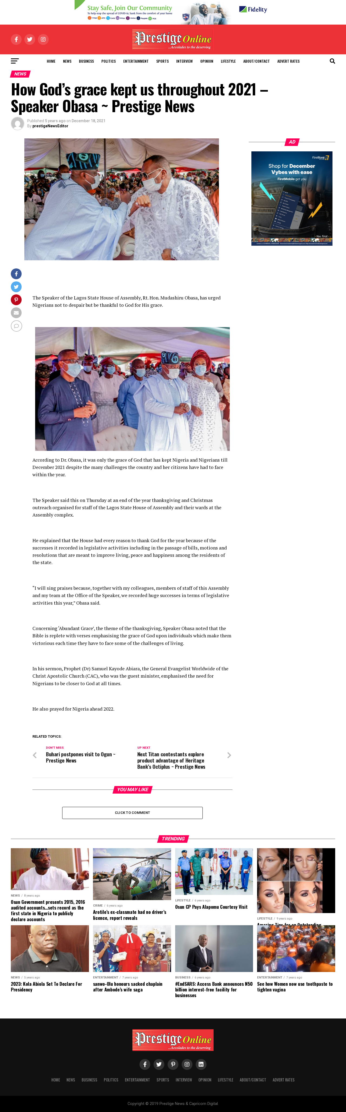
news (67, 61)
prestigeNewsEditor (50, 126)
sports (162, 61)
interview (184, 61)
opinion (206, 61)
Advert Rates (288, 61)
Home (51, 61)
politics (108, 61)
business (86, 61)
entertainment (136, 61)
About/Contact (256, 61)
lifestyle (228, 61)
